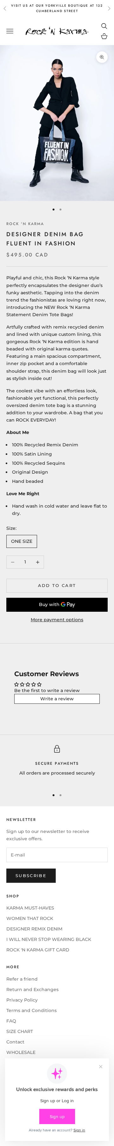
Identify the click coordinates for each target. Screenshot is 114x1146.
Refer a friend (22, 979)
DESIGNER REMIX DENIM (34, 929)
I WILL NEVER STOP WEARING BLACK (48, 939)
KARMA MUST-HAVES (30, 908)
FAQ (11, 1021)
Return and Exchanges (32, 989)
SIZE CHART (19, 1031)
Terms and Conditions (31, 1010)
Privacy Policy (22, 1000)
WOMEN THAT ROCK (29, 918)
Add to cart (57, 585)
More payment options (57, 620)
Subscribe (31, 875)
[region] (57, 764)
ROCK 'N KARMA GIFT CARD (37, 950)
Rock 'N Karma (25, 224)
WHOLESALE (20, 1052)
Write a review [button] (57, 699)
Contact (15, 1042)
